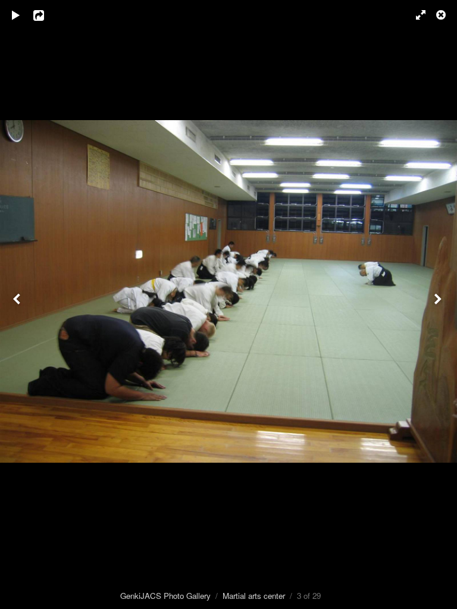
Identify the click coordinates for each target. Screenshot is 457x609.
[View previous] (18, 304)
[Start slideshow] (16, 15)
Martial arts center (254, 595)
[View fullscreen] (415, 15)
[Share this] (47, 15)
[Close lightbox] (442, 15)
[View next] (439, 304)
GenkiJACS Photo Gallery (165, 595)
